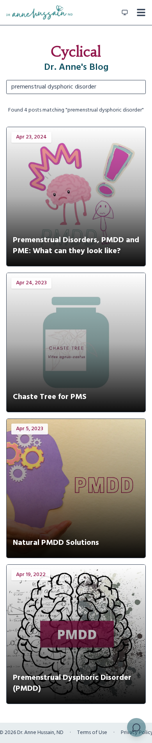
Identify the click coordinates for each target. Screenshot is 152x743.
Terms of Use (92, 733)
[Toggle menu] (141, 12)
